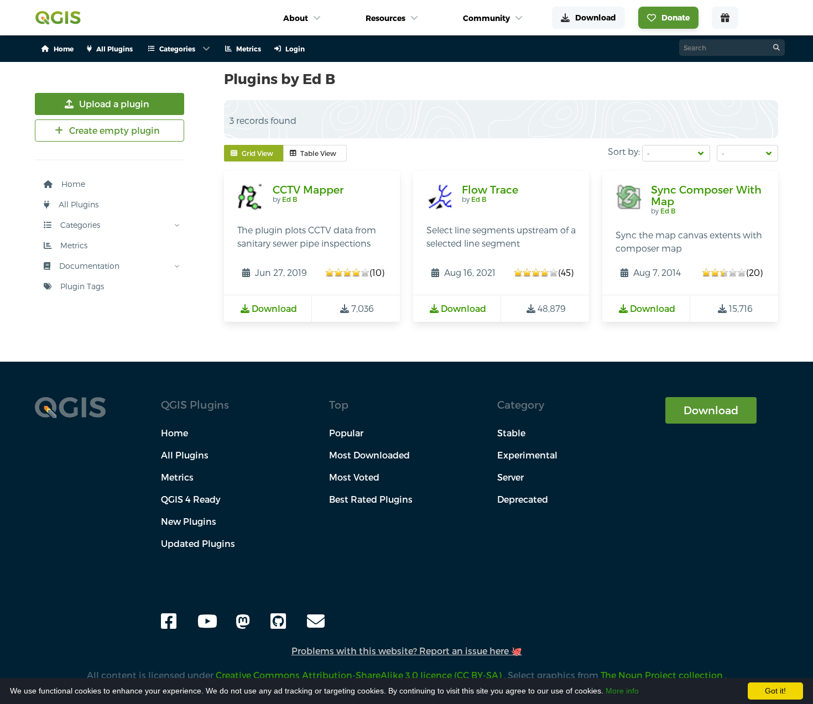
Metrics (72, 245)
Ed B (289, 199)
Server (510, 477)
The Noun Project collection (663, 675)
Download (711, 410)
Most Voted (354, 477)
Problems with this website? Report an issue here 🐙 (406, 650)
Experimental (527, 455)
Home (72, 184)
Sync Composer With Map (706, 195)
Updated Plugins (198, 543)
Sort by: (624, 151)
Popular (346, 432)
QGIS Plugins (195, 404)
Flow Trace (490, 189)
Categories (79, 225)
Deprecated (522, 499)
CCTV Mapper (308, 189)
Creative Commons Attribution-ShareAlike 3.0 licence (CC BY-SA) (360, 675)
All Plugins (77, 204)
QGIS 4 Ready (191, 499)
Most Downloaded (369, 455)
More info (622, 690)
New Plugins (188, 521)
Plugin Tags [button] (81, 286)
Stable (511, 432)
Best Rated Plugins (371, 499)
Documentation (88, 265)
